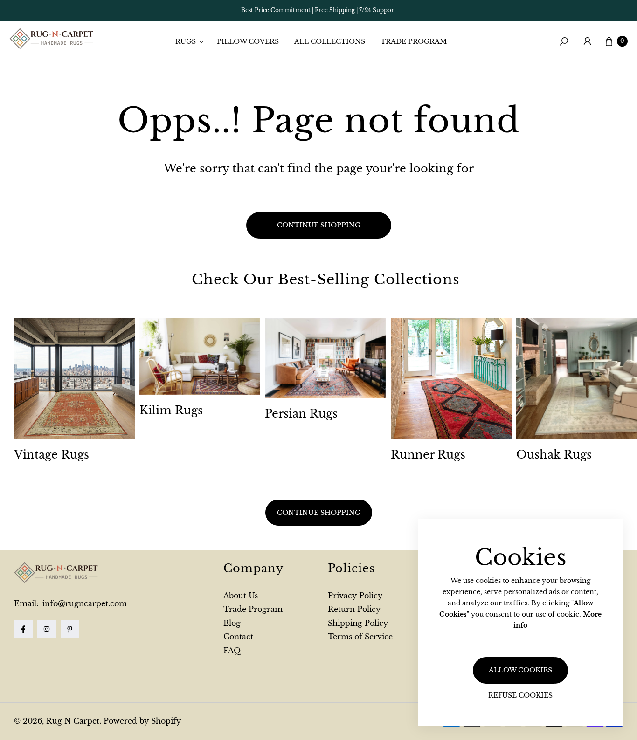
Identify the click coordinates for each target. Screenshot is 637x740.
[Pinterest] (70, 629)
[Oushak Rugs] (576, 378)
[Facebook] (23, 629)
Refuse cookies (520, 695)
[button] (192, 41)
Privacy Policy (355, 595)
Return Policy (354, 609)
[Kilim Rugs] (199, 356)
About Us (240, 595)
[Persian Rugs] (325, 358)
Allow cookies (520, 670)
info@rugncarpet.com (83, 603)
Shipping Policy (358, 623)
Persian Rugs (301, 413)
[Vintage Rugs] (74, 378)
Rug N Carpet (72, 721)
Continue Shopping (318, 512)
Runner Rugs (428, 454)
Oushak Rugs (554, 454)
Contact (238, 636)
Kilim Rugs (171, 410)
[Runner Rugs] (451, 378)
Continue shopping (318, 225)
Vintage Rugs (51, 454)
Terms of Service (360, 636)
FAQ (232, 650)
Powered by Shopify (142, 721)
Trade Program (253, 609)
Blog (232, 623)
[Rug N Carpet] (51, 38)
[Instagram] (46, 629)
